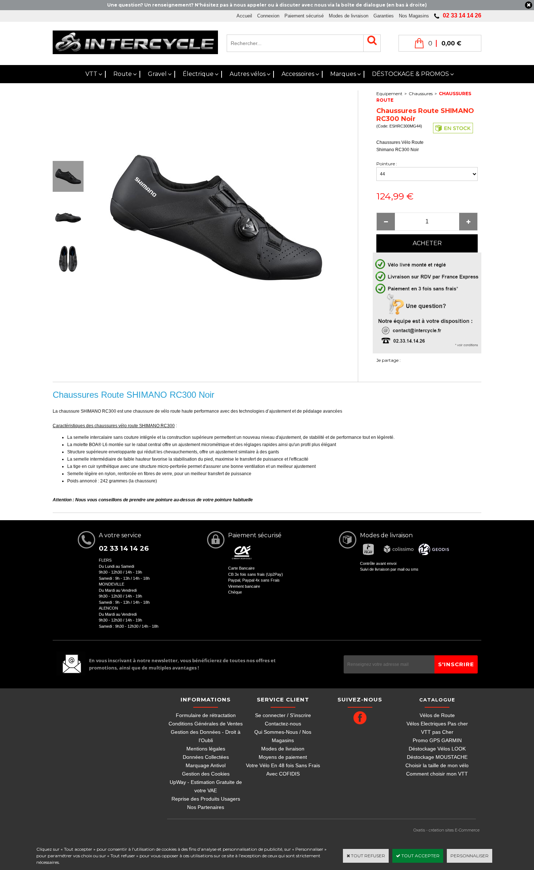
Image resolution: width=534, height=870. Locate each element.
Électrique (198, 73)
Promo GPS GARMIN (437, 740)
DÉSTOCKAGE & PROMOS (410, 73)
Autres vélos (248, 73)
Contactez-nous (283, 724)
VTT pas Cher (437, 732)
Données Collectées (206, 757)
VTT (91, 73)
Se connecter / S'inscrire (283, 715)
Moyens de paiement (283, 757)
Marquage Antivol (206, 765)
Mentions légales (205, 749)
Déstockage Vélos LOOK (437, 749)
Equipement (389, 93)
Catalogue (437, 700)
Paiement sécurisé (304, 16)
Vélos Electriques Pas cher (437, 724)
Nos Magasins (414, 16)
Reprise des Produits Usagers (205, 799)
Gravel (157, 73)
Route (122, 73)
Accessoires (298, 73)
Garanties (383, 16)
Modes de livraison (348, 16)
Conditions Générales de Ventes (206, 724)
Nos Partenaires (205, 807)
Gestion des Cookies (206, 774)
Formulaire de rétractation (206, 715)
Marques (343, 73)
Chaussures (421, 93)
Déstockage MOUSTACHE (437, 757)
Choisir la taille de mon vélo (437, 765)
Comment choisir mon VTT (437, 774)
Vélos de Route (437, 715)
